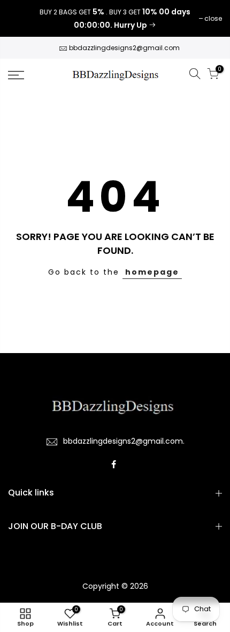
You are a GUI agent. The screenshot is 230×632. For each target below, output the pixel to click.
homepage (152, 272)
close (22, 18)
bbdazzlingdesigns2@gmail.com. (124, 441)
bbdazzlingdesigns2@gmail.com (124, 47)
